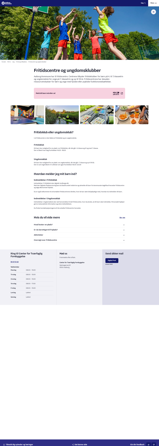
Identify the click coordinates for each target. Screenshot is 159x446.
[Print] (153, 11)
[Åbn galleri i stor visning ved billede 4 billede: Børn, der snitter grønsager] (131, 114)
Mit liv (9, 62)
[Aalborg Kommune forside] (6, 3)
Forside (4, 62)
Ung (13, 62)
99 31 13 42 (15, 262)
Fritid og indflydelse (21, 62)
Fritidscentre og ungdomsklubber (37, 62)
